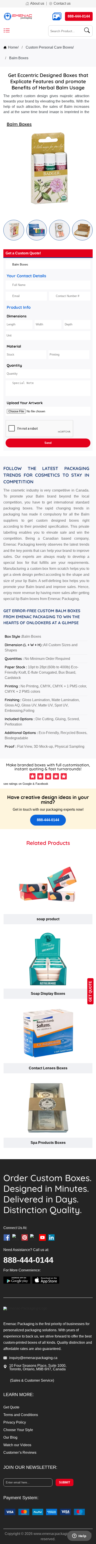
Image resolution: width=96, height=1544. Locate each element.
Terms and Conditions (20, 1415)
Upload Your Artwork (25, 403)
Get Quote (11, 1407)
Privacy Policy (14, 1422)
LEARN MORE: (18, 1394)
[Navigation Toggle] (6, 31)
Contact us (62, 3)
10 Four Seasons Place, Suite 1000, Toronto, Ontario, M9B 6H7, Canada (37, 1367)
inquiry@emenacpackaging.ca (33, 1358)
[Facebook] (6, 1237)
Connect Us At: (15, 1228)
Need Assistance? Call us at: (26, 1250)
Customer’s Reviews (19, 1452)
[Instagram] (15, 1237)
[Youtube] (42, 1237)
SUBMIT (64, 1482)
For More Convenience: (22, 1270)
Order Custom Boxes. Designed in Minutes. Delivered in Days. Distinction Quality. (47, 1193)
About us (37, 3)
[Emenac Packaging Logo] (17, 16)
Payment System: (21, 1497)
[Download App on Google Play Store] (16, 1280)
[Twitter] (33, 1237)
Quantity (14, 365)
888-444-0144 (48, 820)
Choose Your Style (18, 1430)
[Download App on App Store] (45, 1280)
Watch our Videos (17, 1445)
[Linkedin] (51, 1237)
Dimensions (17, 316)
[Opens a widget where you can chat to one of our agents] (79, 1536)
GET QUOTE (90, 991)
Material (14, 346)
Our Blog (10, 1437)
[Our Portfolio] (57, 16)
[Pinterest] (24, 1237)
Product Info (19, 307)
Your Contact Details (26, 275)
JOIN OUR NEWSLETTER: (30, 1467)
